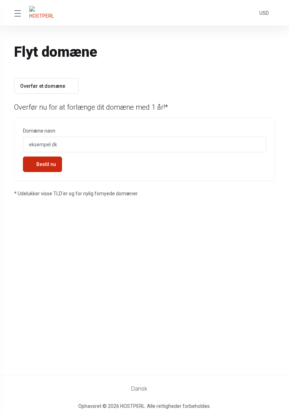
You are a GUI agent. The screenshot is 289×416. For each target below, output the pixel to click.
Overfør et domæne (42, 86)
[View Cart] (249, 13)
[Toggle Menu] (17, 13)
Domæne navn (39, 131)
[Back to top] (165, 387)
